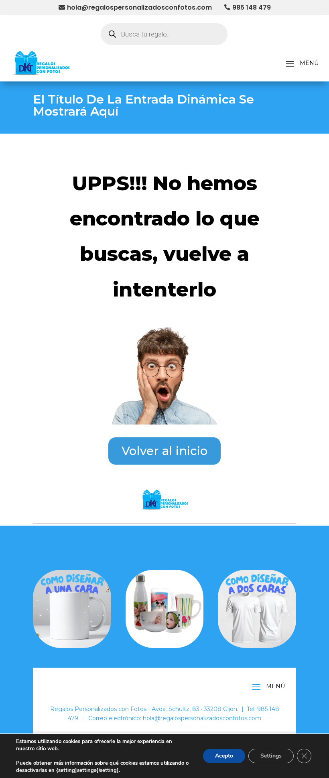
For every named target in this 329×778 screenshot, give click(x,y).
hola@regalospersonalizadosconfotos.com (139, 7)
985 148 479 (251, 7)
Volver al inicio (164, 451)
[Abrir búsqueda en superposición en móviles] (164, 34)
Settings (271, 756)
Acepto (224, 756)
